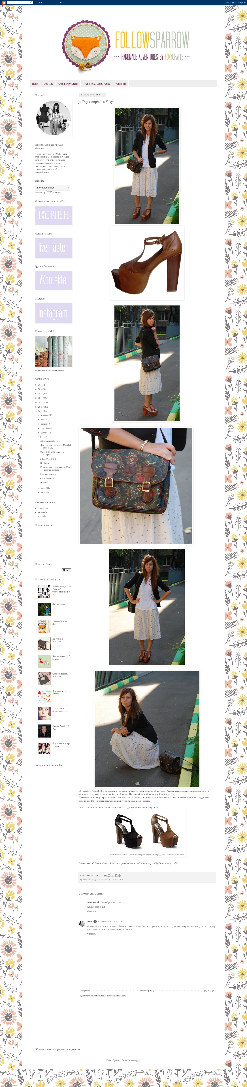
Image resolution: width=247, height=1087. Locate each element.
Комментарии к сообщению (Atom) (110, 995)
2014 (40, 397)
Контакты (121, 83)
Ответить (91, 911)
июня (43, 492)
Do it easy (44, 462)
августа (44, 432)
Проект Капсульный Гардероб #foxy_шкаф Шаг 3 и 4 (61, 590)
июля (43, 487)
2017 (40, 384)
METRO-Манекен (48, 458)
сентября (45, 428)
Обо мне (48, 83)
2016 (40, 389)
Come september (47, 478)
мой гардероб (94, 879)
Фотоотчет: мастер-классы (61, 744)
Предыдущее (208, 990)
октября (45, 423)
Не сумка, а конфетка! (57, 640)
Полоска (44, 482)
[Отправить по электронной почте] (105, 875)
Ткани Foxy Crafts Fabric (96, 83)
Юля (89, 921)
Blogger (136, 1060)
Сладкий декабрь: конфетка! (60, 675)
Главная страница (146, 990)
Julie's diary (105, 879)
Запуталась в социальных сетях (60, 709)
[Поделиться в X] (112, 875)
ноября (44, 419)
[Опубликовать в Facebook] (116, 875)
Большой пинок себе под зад (61, 657)
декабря (44, 414)
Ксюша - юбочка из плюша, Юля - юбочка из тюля (55, 468)
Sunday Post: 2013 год (60, 727)
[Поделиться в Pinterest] (119, 875)
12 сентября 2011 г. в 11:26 (110, 921)
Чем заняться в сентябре (59, 692)
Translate (57, 192)
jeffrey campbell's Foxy (50, 440)
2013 (40, 402)
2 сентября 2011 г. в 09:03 (112, 902)
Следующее (85, 990)
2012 (40, 406)
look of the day (117, 879)
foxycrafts (42, 515)
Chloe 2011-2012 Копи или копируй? (52, 453)
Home (35, 83)
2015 (40, 393)
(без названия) (58, 603)
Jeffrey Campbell (93, 790)
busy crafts (42, 512)
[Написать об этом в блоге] (109, 875)
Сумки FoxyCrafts (68, 83)
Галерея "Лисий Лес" (59, 622)
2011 (40, 411)
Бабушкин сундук (48, 473)
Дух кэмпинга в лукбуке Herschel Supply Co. (55, 446)
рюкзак (43, 436)
